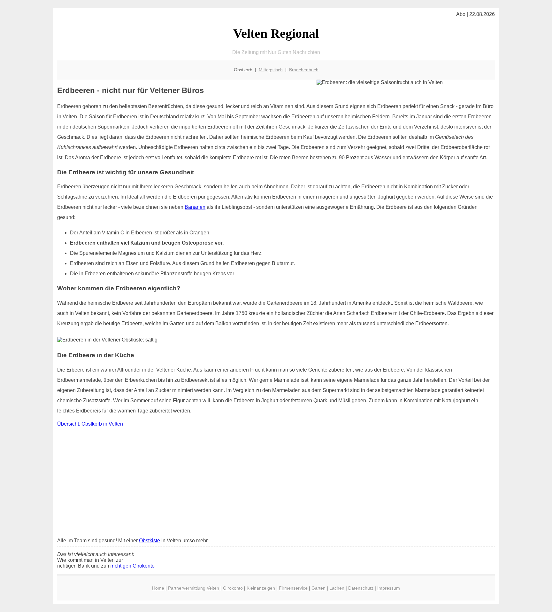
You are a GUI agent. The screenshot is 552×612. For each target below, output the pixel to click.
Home (158, 588)
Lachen (336, 588)
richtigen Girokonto (133, 566)
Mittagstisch (271, 69)
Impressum (388, 588)
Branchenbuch (303, 69)
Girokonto (233, 588)
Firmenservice (293, 588)
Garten (318, 588)
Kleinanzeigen (261, 588)
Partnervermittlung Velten (193, 588)
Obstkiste (149, 540)
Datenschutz (360, 588)
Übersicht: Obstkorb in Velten (90, 424)
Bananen (195, 207)
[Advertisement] (276, 482)
